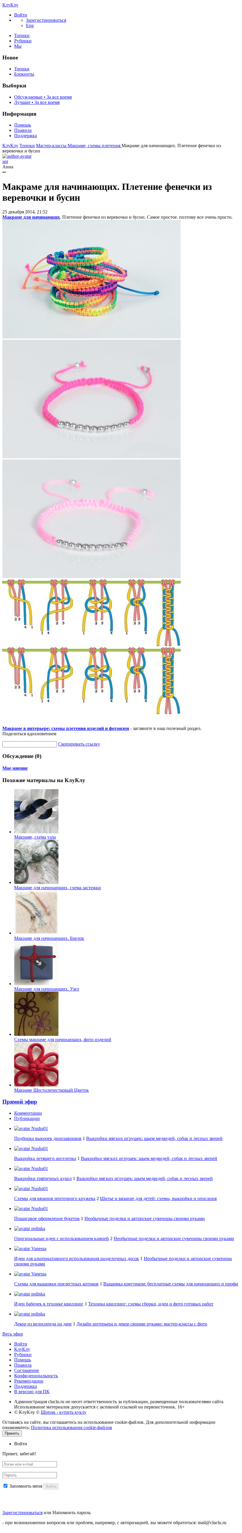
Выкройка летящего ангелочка (45, 1158)
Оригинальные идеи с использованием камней (61, 1238)
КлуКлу (10, 4)
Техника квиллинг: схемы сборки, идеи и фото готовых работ (150, 1303)
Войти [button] (20, 1443)
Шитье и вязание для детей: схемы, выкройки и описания (158, 1198)
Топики (22, 35)
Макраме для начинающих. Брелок (49, 938)
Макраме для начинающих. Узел (46, 988)
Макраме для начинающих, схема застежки (57, 887)
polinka (37, 1228)
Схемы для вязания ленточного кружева (54, 1198)
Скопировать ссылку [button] (79, 743)
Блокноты (24, 74)
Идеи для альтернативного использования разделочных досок (76, 1258)
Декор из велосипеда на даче (43, 1323)
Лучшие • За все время (37, 102)
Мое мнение (15, 768)
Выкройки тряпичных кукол (43, 1178)
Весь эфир (12, 1333)
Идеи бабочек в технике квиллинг (49, 1303)
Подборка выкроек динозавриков (47, 1138)
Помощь (22, 124)
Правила (23, 130)
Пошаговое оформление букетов (47, 1218)
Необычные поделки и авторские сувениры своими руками (144, 1218)
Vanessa (38, 1248)
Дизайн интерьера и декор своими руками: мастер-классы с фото (141, 1323)
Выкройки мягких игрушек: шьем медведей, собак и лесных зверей (154, 1138)
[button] (20, 14)
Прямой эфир (19, 1102)
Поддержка (25, 135)
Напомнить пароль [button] (72, 1512)
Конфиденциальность (36, 1375)
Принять (12, 1433)
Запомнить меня (25, 1486)
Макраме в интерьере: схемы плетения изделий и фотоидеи (65, 728)
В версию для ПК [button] (32, 1391)
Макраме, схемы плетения (95, 145)
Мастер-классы (52, 145)
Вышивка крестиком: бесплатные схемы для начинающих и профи (170, 1283)
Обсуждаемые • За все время (43, 96)
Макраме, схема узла (35, 837)
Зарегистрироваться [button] (46, 20)
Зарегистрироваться (22, 1512)
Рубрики (23, 40)
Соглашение (26, 1370)
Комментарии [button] (28, 1113)
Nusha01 (39, 1128)
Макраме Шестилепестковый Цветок (51, 1090)
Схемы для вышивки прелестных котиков (56, 1283)
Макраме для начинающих (31, 217)
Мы (18, 46)
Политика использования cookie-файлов (71, 1427)
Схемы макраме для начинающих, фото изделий (62, 1039)
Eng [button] (30, 25)
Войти (20, 1343)
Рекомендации (28, 1380)
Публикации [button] (27, 1118)
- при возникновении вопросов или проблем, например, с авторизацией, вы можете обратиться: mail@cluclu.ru (114, 1522)
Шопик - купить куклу (63, 1412)
